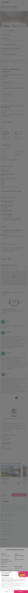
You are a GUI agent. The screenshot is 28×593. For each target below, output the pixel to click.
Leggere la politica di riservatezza (7, 587)
